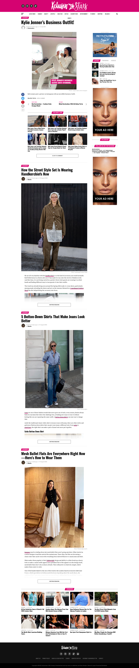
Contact (101, 658)
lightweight (50, 560)
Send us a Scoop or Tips (58, 658)
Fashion (40, 14)
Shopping (100, 14)
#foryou (112, 151)
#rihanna (94, 151)
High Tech (60, 14)
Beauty (46, 14)
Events (69, 18)
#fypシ (108, 151)
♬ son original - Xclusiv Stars (100, 152)
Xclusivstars (31, 28)
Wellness (107, 14)
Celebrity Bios (74, 14)
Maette (29, 179)
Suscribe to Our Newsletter (90, 658)
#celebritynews (101, 151)
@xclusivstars (96, 149)
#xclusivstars (109, 150)
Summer (27, 552)
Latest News (32, 14)
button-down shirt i (61, 417)
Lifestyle (52, 14)
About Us (38, 658)
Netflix (66, 14)
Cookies (68, 658)
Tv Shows (92, 14)
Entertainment (84, 14)
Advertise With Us (76, 658)
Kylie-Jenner (41, 98)
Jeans (26, 412)
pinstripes (28, 427)
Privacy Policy (46, 658)
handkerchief (49, 276)
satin (75, 425)
